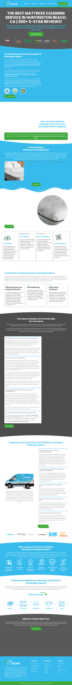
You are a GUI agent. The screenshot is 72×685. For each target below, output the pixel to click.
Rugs (61, 608)
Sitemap (50, 683)
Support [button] (42, 3)
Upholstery (36, 608)
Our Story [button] (35, 3)
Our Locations (36, 628)
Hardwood (49, 608)
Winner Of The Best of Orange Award (15, 358)
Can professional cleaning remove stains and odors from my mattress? (51, 469)
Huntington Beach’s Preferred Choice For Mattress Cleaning (21, 338)
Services (27, 3)
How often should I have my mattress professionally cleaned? (49, 451)
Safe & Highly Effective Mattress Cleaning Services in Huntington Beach (19, 390)
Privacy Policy (44, 683)
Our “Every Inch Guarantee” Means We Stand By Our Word (20, 412)
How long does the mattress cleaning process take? (51, 499)
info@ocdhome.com (36, 666)
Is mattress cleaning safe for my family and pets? (50, 485)
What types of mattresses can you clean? (50, 513)
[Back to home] (11, 3)
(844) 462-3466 (36, 34)
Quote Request (51, 3)
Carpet (10, 608)
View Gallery (36, 184)
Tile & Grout (23, 608)
